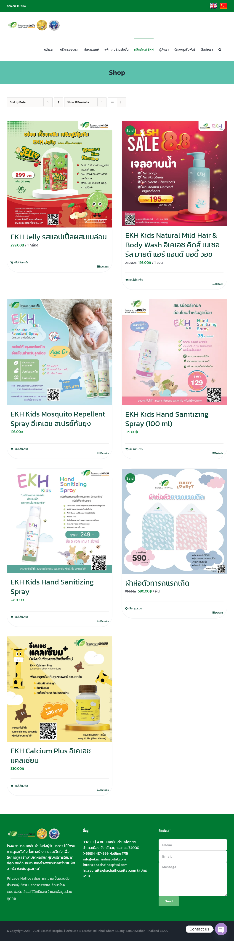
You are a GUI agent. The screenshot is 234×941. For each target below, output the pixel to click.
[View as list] (121, 102)
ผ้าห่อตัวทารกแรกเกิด (157, 583)
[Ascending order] (58, 102)
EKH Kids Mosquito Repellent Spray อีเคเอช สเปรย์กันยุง (58, 418)
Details (104, 267)
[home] (34, 831)
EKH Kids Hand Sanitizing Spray (52, 586)
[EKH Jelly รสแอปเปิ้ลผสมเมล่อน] (59, 174)
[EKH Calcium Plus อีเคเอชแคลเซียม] (59, 689)
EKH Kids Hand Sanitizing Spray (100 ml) (167, 419)
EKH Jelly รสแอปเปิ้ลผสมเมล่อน (59, 236)
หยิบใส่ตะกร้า (21, 262)
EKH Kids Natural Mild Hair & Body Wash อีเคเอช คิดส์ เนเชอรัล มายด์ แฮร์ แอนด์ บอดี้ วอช (172, 245)
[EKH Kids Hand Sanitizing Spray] (59, 521)
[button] (219, 49)
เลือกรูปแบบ (135, 608)
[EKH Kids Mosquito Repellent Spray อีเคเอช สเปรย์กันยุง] (59, 352)
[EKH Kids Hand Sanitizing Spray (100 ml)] (174, 352)
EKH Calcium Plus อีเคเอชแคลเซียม (51, 755)
